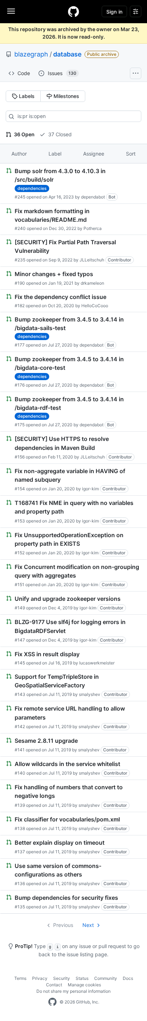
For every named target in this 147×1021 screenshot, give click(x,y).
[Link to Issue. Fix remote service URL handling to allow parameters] (73, 717)
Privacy (39, 978)
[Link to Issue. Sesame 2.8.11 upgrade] (73, 744)
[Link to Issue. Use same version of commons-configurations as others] (73, 874)
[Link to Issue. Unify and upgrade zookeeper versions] (73, 603)
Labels (26, 96)
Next (88, 925)
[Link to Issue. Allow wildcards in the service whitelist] (73, 768)
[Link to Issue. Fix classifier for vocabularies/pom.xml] (73, 823)
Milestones (65, 96)
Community (105, 978)
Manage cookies (84, 984)
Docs (128, 978)
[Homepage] (73, 11)
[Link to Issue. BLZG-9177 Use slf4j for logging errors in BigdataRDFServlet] (73, 630)
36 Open (24, 134)
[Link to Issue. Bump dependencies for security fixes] (73, 901)
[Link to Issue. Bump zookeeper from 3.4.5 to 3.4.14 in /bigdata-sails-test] (73, 332)
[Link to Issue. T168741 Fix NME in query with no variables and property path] (73, 511)
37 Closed (59, 134)
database (67, 54)
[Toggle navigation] (11, 11)
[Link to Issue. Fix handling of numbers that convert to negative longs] (73, 795)
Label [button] (55, 154)
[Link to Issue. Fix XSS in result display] (73, 658)
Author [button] (19, 154)
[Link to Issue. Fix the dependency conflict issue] (73, 301)
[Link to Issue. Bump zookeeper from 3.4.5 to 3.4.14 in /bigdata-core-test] (73, 372)
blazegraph (31, 54)
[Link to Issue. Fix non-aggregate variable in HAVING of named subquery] (73, 479)
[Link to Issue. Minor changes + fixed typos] (73, 278)
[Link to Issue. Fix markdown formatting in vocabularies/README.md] (73, 219)
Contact (54, 984)
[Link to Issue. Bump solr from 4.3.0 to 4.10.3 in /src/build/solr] (73, 183)
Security (61, 978)
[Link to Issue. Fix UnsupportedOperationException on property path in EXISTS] (73, 543)
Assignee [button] (93, 154)
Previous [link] (63, 925)
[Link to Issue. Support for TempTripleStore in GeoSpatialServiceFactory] (73, 685)
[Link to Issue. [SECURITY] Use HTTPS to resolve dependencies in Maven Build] (73, 447)
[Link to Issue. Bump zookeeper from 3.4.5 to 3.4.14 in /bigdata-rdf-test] (73, 412)
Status (82, 978)
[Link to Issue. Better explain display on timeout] (73, 846)
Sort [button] (131, 154)
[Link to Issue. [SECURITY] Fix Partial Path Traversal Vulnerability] (73, 250)
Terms (20, 978)
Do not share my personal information (73, 991)
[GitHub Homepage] (52, 1002)
